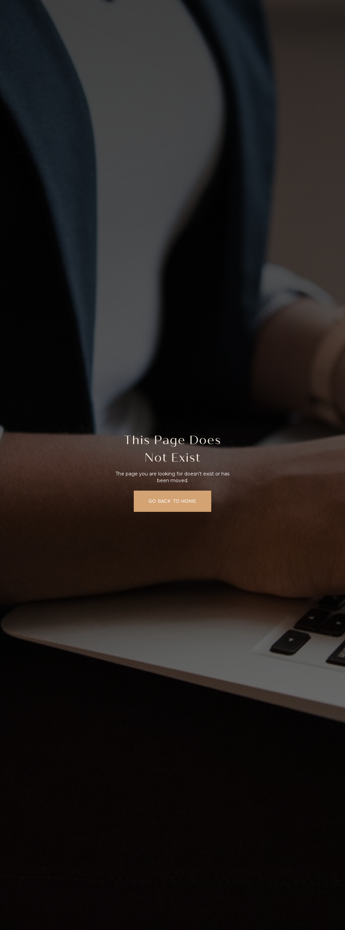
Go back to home (172, 501)
